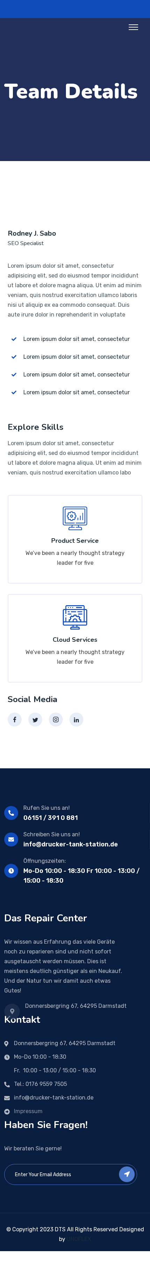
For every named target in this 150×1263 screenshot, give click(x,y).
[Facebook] (15, 719)
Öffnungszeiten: (44, 861)
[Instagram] (56, 719)
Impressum (28, 1111)
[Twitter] (35, 719)
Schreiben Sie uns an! (51, 834)
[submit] (127, 1174)
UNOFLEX (79, 1239)
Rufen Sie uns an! (46, 808)
